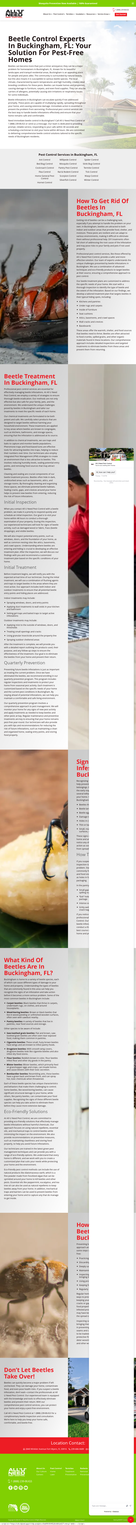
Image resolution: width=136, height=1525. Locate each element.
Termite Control (91, 167)
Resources (90, 14)
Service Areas (103, 14)
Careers (39, 1474)
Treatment (69, 1471)
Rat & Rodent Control (68, 171)
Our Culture (41, 1471)
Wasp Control (91, 175)
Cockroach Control (44, 167)
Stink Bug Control (91, 163)
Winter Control (91, 179)
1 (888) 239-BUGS (122, 10)
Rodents (84, 1468)
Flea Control (45, 171)
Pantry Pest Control (68, 167)
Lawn (52, 1474)
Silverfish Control (68, 179)
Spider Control (91, 159)
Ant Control (44, 159)
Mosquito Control (68, 163)
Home (53, 1471)
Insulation (80, 14)
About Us (47, 14)
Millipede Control (68, 159)
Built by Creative (121, 1520)
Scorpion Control (68, 175)
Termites (69, 14)
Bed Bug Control (45, 163)
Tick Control (91, 171)
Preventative (70, 1474)
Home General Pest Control (44, 177)
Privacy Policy (80, 1520)
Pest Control (58, 14)
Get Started (121, 14)
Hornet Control (44, 182)
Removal (84, 1471)
